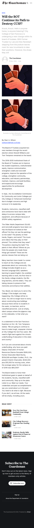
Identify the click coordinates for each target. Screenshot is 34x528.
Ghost (29, 512)
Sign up (17, 495)
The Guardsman (15, 58)
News (3, 13)
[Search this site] (27, 3)
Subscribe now (18, 483)
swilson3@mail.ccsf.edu (11, 143)
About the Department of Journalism (17, 498)
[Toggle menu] (31, 3)
